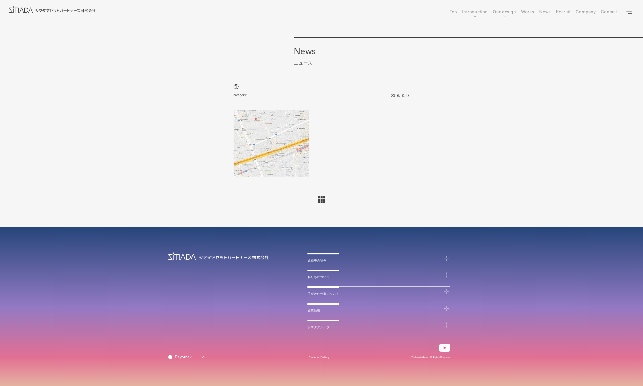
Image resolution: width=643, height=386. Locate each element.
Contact (609, 12)
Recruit (563, 12)
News (545, 12)
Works (527, 12)
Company (586, 12)
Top (453, 12)
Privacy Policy (318, 357)
